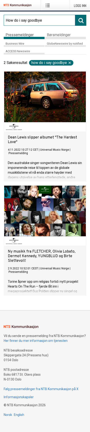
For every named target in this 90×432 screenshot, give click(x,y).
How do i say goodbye (49, 62)
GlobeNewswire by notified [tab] (65, 43)
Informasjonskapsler (19, 397)
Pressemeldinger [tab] (20, 35)
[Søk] (80, 20)
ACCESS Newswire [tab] (18, 51)
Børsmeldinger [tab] (59, 35)
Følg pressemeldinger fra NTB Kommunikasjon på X (41, 389)
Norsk (8, 415)
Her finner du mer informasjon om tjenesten (36, 341)
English (19, 415)
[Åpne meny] (48, 5)
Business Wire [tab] (15, 43)
